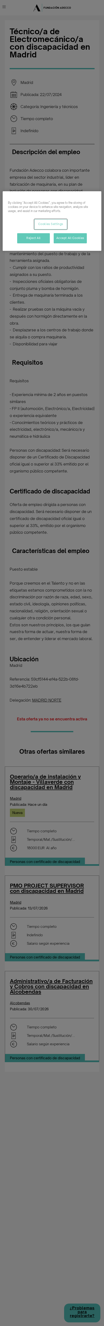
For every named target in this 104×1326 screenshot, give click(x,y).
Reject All (33, 238)
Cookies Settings (50, 224)
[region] (52, 221)
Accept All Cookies (70, 238)
